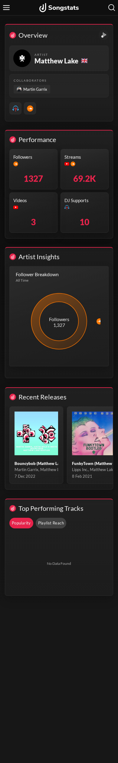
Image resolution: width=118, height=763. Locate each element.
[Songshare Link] (104, 35)
